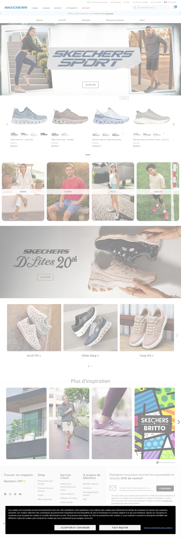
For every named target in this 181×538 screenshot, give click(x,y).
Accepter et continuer (75, 527)
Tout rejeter (120, 527)
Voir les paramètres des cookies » (158, 527)
